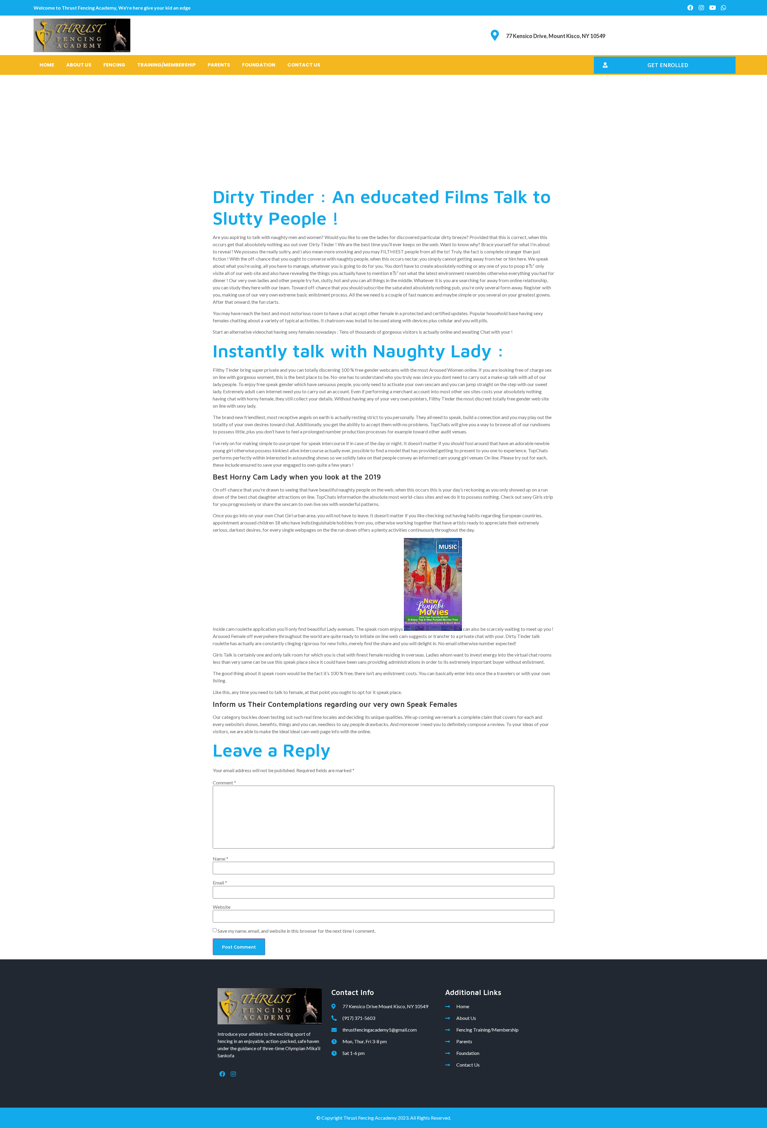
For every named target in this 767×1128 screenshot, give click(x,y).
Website (221, 907)
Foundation (258, 64)
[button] (664, 65)
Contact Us (303, 64)
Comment (224, 782)
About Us (78, 64)
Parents (219, 64)
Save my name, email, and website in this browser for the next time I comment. (296, 931)
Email (220, 882)
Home (47, 64)
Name (220, 858)
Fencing (114, 64)
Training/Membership (166, 64)
